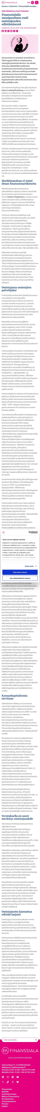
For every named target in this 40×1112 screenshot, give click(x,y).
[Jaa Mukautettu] (14, 31)
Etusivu (5, 6)
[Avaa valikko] (36, 2)
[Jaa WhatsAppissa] (17, 31)
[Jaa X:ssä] (8, 31)
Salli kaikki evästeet (20, 572)
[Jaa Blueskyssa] (11, 31)
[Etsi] (36, 1040)
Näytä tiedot (29, 566)
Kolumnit (13, 6)
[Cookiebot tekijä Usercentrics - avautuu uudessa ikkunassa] (29, 532)
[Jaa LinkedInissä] (6, 31)
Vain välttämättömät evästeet (20, 578)
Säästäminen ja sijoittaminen (15, 11)
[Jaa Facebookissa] (3, 31)
